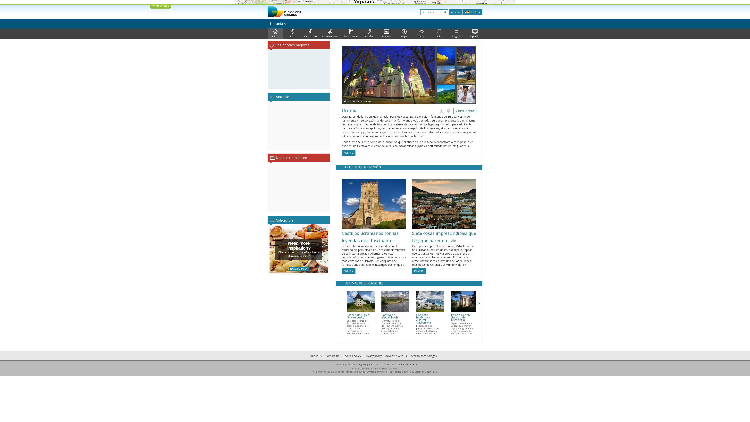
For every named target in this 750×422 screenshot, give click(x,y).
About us (316, 356)
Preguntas (457, 36)
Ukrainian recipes (389, 364)
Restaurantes (351, 36)
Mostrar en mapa (464, 111)
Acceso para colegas (424, 356)
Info (439, 36)
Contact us (332, 356)
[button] (349, 75)
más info (348, 152)
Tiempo (422, 36)
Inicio (275, 36)
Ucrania (277, 23)
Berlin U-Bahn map (408, 364)
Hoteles (369, 36)
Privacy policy (373, 356)
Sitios (293, 36)
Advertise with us (396, 356)
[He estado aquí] (449, 110)
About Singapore (358, 364)
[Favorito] (442, 110)
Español (474, 12)
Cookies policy (352, 356)
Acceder (455, 12)
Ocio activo (310, 36)
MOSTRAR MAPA (160, 6)
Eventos (386, 36)
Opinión (474, 36)
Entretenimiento (330, 36)
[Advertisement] (299, 125)
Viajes (404, 36)
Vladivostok (374, 364)
